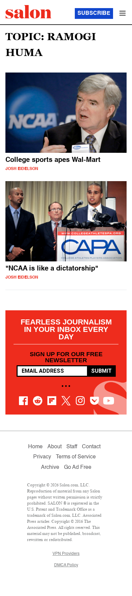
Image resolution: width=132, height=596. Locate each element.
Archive (50, 467)
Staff (71, 447)
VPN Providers (66, 554)
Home (35, 447)
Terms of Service (76, 457)
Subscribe (94, 13)
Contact (91, 447)
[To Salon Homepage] (28, 12)
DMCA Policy (66, 565)
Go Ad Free (77, 467)
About (54, 447)
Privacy (42, 457)
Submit (101, 371)
